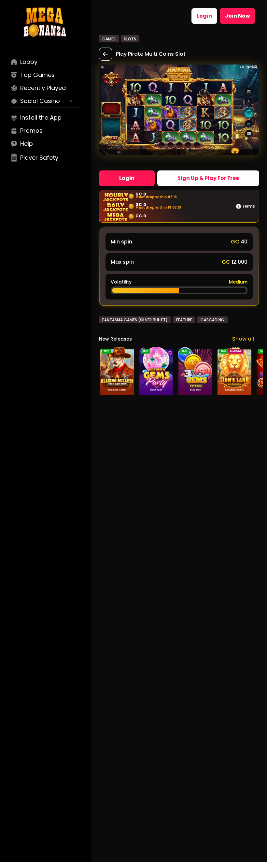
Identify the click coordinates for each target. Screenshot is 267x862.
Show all (243, 339)
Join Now (237, 16)
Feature (184, 320)
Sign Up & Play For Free (208, 178)
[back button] (105, 54)
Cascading (212, 320)
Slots (130, 39)
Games (109, 39)
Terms (248, 206)
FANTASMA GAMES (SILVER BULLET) (135, 320)
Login (204, 16)
